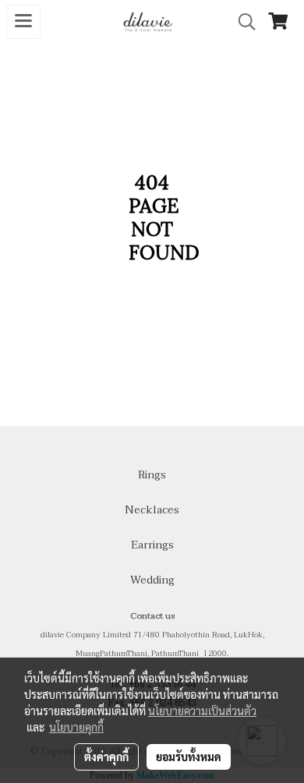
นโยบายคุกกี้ (76, 727)
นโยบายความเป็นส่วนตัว (202, 711)
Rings (152, 475)
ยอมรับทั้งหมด (188, 756)
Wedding (152, 580)
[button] (241, 21)
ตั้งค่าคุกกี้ (106, 756)
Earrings (152, 545)
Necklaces (152, 510)
